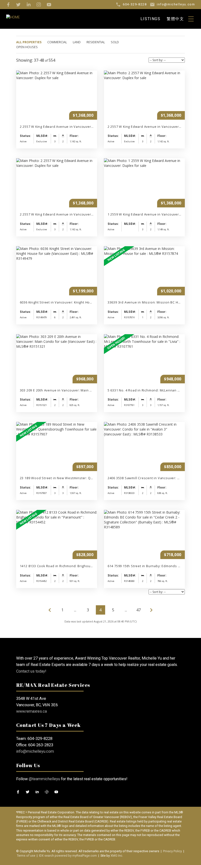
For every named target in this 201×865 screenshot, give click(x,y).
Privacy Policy (172, 851)
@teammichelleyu (44, 779)
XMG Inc (116, 855)
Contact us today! (31, 671)
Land (77, 42)
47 (138, 610)
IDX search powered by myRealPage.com (68, 855)
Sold (115, 42)
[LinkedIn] (28, 4)
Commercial (57, 42)
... (75, 610)
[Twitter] (18, 4)
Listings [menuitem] (150, 18)
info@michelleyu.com (35, 751)
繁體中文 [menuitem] (175, 18)
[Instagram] (39, 4)
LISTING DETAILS (56, 110)
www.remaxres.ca (31, 711)
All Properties (28, 42)
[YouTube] (49, 4)
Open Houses (27, 47)
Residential (96, 42)
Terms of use (26, 855)
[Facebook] (8, 4)
